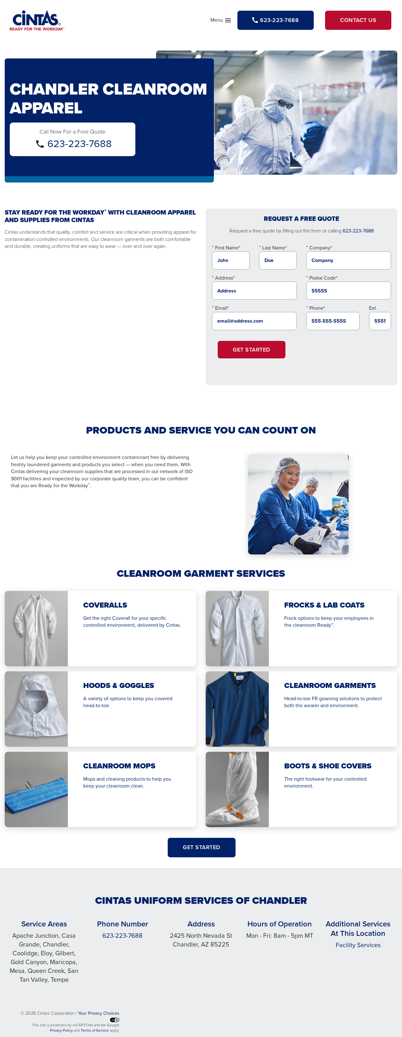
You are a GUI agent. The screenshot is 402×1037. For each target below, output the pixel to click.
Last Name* (274, 247)
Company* (320, 247)
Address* (225, 277)
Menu (221, 21)
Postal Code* (323, 277)
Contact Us (358, 20)
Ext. (373, 308)
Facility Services (358, 945)
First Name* (227, 247)
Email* (222, 308)
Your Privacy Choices (98, 1013)
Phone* (317, 308)
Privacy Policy (61, 1030)
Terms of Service (95, 1030)
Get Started (251, 350)
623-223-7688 (79, 143)
